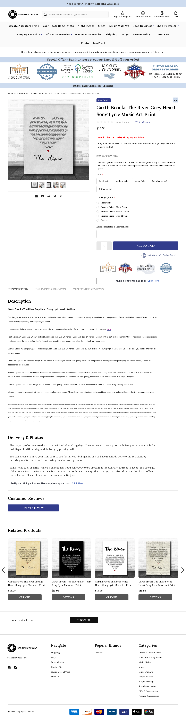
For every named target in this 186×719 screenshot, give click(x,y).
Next (183, 570)
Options (24, 597)
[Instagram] (15, 667)
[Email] (42, 196)
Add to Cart (146, 245)
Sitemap (55, 676)
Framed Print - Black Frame (114, 207)
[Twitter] (55, 196)
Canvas (104, 220)
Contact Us (162, 34)
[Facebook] (36, 196)
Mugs (101, 26)
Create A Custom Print (24, 26)
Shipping (111, 34)
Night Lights (86, 26)
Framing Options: (105, 197)
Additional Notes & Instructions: (112, 226)
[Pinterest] (61, 196)
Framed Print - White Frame (115, 211)
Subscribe (83, 620)
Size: (99, 174)
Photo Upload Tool (93, 43)
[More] (153, 26)
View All (98, 652)
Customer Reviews (88, 289)
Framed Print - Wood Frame (114, 216)
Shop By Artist (142, 26)
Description (18, 289)
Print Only (106, 202)
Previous (3, 570)
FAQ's (125, 34)
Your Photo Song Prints (58, 26)
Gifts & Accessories (57, 34)
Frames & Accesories (88, 34)
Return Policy (142, 34)
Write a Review (142, 122)
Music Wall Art (119, 26)
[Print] (48, 196)
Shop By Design (167, 26)
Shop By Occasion (28, 34)
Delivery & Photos (50, 289)
